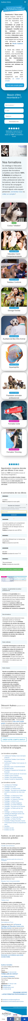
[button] (14, 505)
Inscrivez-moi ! (14, 514)
